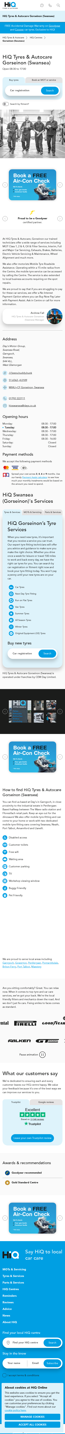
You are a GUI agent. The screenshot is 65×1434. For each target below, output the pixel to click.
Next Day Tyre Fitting (25, 593)
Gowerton (21, 962)
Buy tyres (10, 80)
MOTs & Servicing (32, 512)
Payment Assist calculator (34, 477)
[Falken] (21, 1041)
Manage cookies (32, 1417)
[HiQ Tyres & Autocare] (10, 5)
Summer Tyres (22, 613)
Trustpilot (16, 1102)
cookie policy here (15, 1410)
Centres (36, 37)
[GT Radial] (49, 1041)
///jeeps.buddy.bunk (20, 372)
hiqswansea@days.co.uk (22, 405)
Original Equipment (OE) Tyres (30, 633)
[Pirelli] (23, 1023)
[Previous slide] (5, 184)
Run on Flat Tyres (23, 600)
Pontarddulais (50, 962)
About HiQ (10, 1322)
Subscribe (52, 1363)
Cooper (19, 29)
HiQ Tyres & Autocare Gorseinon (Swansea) (28, 16)
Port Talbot (23, 966)
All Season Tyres (23, 620)
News (6, 1315)
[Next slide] (59, 184)
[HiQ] (14, 1255)
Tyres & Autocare (13, 37)
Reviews (8, 1302)
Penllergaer (34, 962)
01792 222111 (17, 398)
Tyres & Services (12, 512)
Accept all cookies (32, 1425)
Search (50, 90)
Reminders (10, 1296)
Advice (7, 1309)
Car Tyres (19, 587)
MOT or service (40, 80)
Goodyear (54, 25)
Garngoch (8, 962)
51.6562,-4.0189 (18, 380)
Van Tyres (19, 607)
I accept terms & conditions (23, 1375)
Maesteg (36, 966)
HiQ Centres (11, 1289)
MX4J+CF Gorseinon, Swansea (26, 387)
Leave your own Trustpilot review (32, 1138)
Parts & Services (53, 512)
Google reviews (46, 1102)
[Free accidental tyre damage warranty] (62, 1018)
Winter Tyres (21, 626)
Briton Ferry (9, 966)
